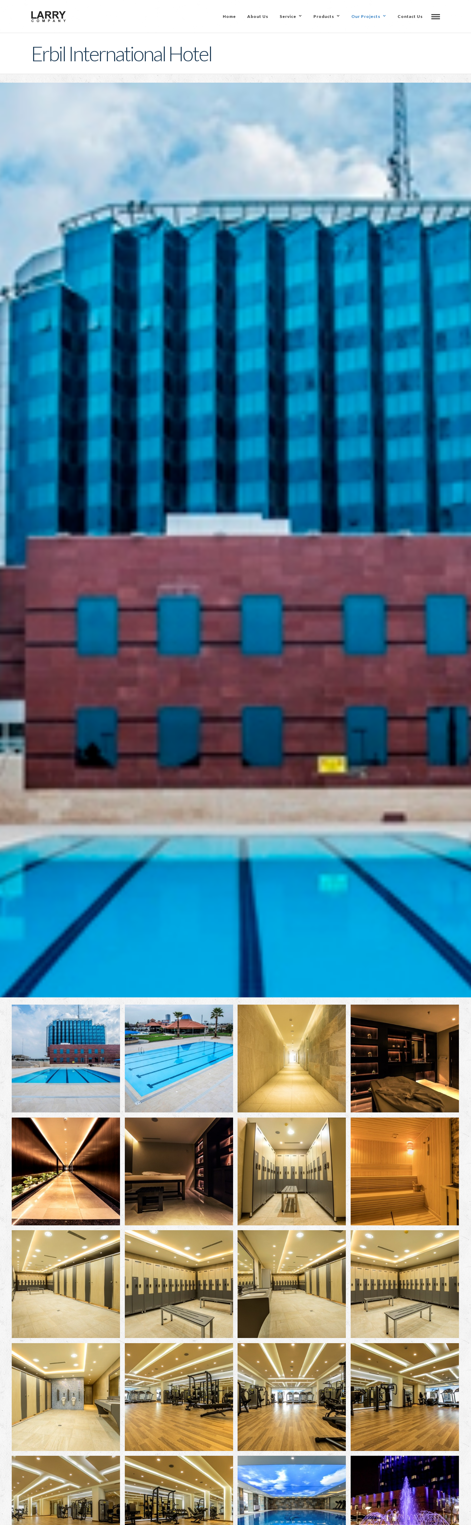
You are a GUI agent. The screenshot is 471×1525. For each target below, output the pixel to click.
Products (323, 16)
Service (288, 16)
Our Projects (365, 16)
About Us (257, 16)
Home (229, 16)
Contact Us (410, 16)
